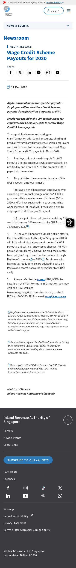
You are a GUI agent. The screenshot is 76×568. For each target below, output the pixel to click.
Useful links (11, 444)
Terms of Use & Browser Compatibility (27, 530)
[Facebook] (10, 72)
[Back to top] (67, 420)
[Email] (57, 72)
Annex (41, 279)
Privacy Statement (15, 523)
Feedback (9, 479)
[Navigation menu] (68, 10)
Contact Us (10, 472)
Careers (8, 431)
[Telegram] (38, 72)
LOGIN (55, 10)
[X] (20, 72)
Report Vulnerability (16, 516)
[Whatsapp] (48, 72)
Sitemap (9, 509)
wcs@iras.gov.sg (55, 296)
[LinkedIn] (29, 72)
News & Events (18, 25)
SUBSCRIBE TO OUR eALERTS (28, 460)
